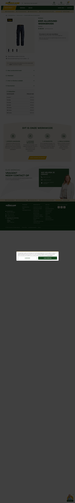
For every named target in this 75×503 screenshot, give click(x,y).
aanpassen (27, 258)
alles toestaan (47, 258)
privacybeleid (49, 255)
